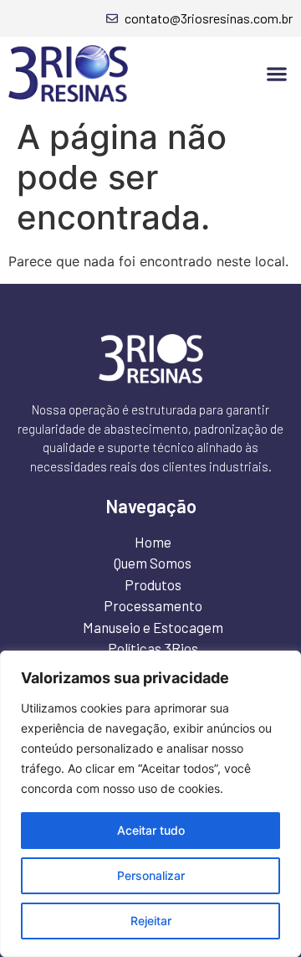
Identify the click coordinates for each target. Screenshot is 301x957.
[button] (276, 74)
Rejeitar (150, 920)
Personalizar (151, 875)
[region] (150, 804)
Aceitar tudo (151, 830)
